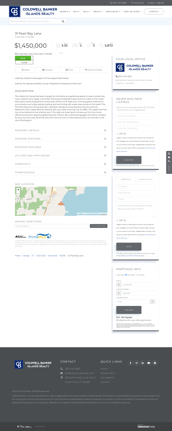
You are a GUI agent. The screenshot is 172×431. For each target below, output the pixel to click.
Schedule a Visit (145, 179)
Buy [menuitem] (75, 12)
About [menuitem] (97, 12)
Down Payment (122, 289)
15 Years (141, 275)
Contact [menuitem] (105, 382)
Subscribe (129, 160)
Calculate (129, 310)
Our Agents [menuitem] (107, 377)
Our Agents (130, 83)
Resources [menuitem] (112, 12)
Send (128, 246)
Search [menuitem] (64, 12)
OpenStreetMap (93, 214)
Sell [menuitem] (85, 12)
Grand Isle (41, 255)
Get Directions (98, 226)
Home (17, 255)
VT (33, 255)
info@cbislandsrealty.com (79, 373)
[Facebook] (130, 363)
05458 (62, 255)
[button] (63, 21)
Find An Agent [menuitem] (132, 12)
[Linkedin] (142, 363)
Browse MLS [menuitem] (108, 373)
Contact (154, 12)
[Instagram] (136, 363)
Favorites (138, 3)
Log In (152, 3)
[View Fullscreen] (18, 198)
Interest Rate (122, 298)
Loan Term (120, 275)
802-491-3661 (119, 3)
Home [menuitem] (104, 368)
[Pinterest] (154, 363)
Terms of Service (134, 256)
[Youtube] (148, 363)
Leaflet (80, 214)
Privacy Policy (120, 256)
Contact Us (120, 83)
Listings (26, 255)
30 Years (131, 275)
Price (118, 281)
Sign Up (160, 3)
